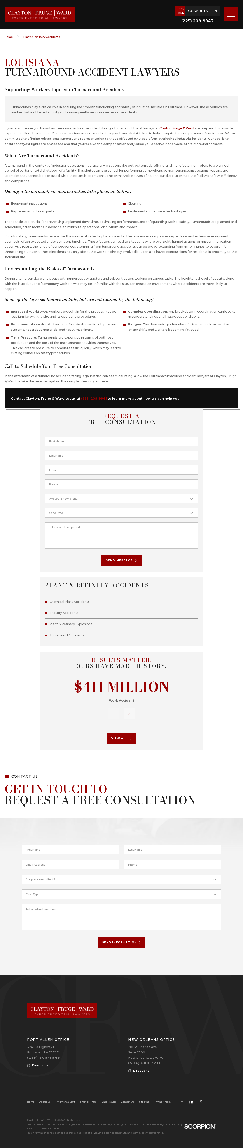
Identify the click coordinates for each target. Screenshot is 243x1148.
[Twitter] (201, 1102)
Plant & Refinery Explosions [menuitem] (71, 624)
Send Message (119, 560)
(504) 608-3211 (144, 1063)
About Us (44, 1101)
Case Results (109, 1101)
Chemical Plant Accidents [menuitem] (70, 601)
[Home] (40, 14)
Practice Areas (88, 1101)
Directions (40, 1065)
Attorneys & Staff (65, 1101)
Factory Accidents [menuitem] (64, 613)
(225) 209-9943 (197, 21)
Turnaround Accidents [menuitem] (67, 635)
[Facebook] (182, 1102)
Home (9, 36)
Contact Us (127, 1101)
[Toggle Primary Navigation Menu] (231, 14)
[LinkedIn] (191, 1102)
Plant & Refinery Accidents (41, 36)
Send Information (119, 942)
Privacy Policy (163, 1101)
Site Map (144, 1101)
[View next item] (129, 713)
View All (119, 738)
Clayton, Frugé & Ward (176, 128)
